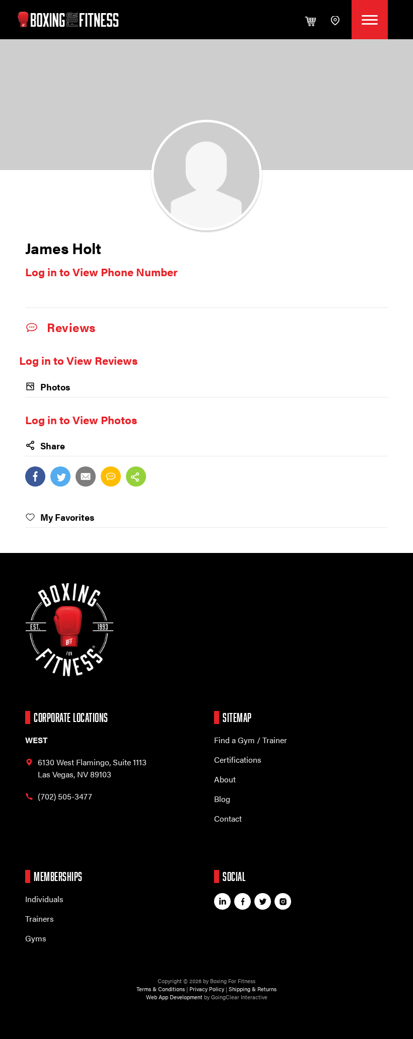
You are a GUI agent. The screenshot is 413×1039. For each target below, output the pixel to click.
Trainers (39, 918)
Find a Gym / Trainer (250, 740)
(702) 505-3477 (65, 796)
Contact (228, 818)
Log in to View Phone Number (101, 271)
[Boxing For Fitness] (68, 19)
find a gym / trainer (336, 20)
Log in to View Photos (81, 419)
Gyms (35, 938)
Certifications (237, 759)
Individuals (44, 899)
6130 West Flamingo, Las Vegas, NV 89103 (92, 768)
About (225, 779)
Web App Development (174, 997)
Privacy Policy (206, 989)
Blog (222, 799)
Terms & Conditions (160, 989)
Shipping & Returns (253, 989)
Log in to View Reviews (78, 360)
